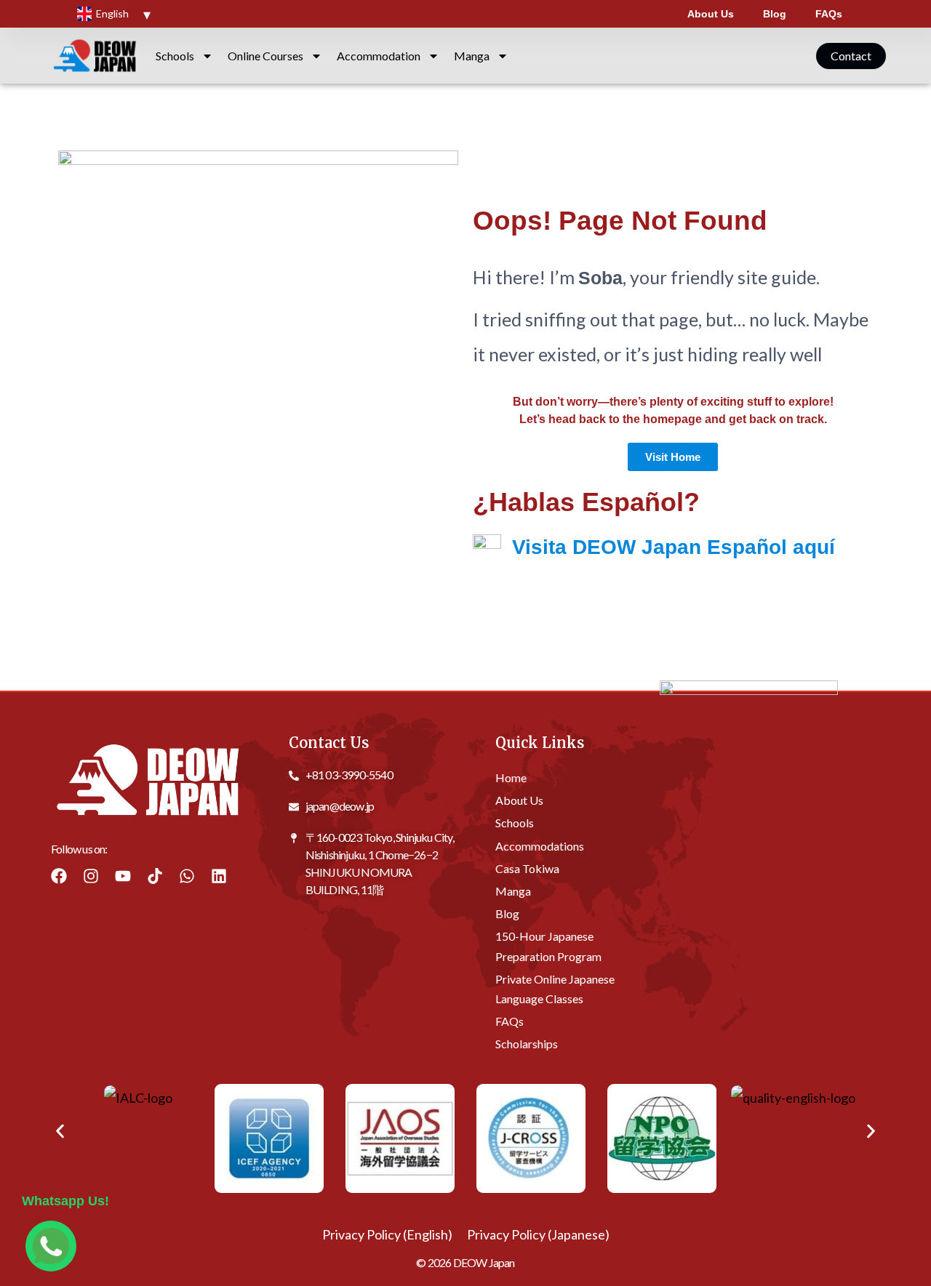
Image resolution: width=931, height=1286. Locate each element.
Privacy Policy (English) (387, 1234)
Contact (851, 56)
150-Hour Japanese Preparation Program (548, 946)
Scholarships (526, 1043)
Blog (774, 14)
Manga (472, 56)
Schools (175, 56)
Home (511, 777)
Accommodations (539, 845)
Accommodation (378, 56)
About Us (710, 14)
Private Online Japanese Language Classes (555, 988)
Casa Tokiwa (527, 868)
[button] (60, 1131)
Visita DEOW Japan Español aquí (673, 547)
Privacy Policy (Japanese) (538, 1234)
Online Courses (265, 56)
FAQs (828, 14)
